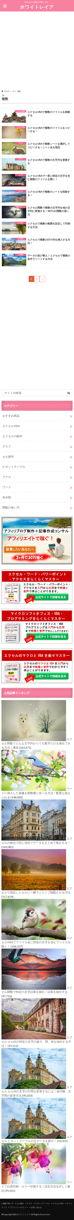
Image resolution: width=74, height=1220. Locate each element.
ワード (6, 487)
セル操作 (8, 456)
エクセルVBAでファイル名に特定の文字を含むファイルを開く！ (36, 942)
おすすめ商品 (11, 415)
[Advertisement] (37, 51)
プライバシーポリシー (19, 1207)
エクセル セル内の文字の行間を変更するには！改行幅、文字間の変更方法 (36, 1091)
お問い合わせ (36, 1207)
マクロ (6, 476)
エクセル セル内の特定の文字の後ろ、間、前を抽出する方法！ (36, 1041)
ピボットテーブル (13, 466)
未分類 (6, 497)
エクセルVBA (11, 426)
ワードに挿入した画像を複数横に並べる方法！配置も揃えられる (36, 793)
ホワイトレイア (37, 7)
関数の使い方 (11, 507)
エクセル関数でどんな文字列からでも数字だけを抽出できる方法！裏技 (36, 743)
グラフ (6, 446)
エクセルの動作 (12, 436)
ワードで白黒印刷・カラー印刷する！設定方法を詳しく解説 (36, 1186)
